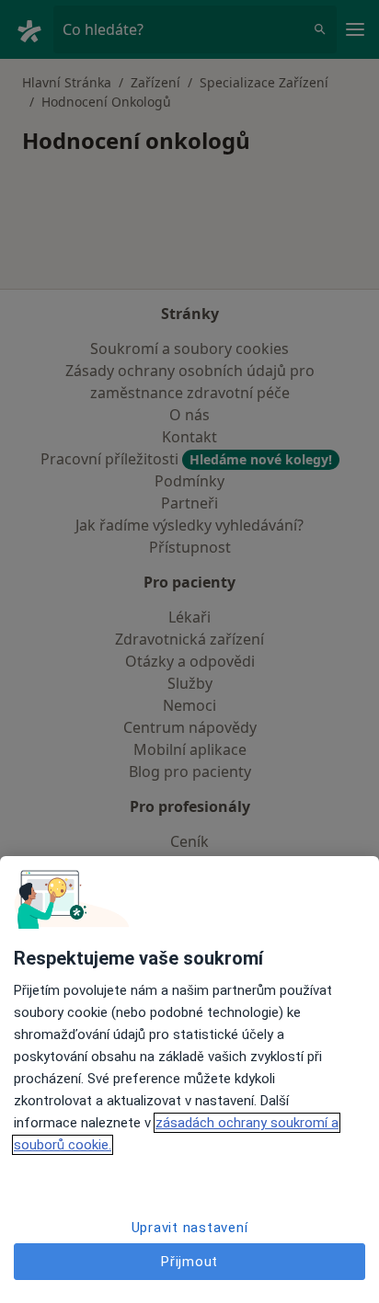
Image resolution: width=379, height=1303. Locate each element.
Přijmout (189, 1261)
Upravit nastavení (190, 1227)
